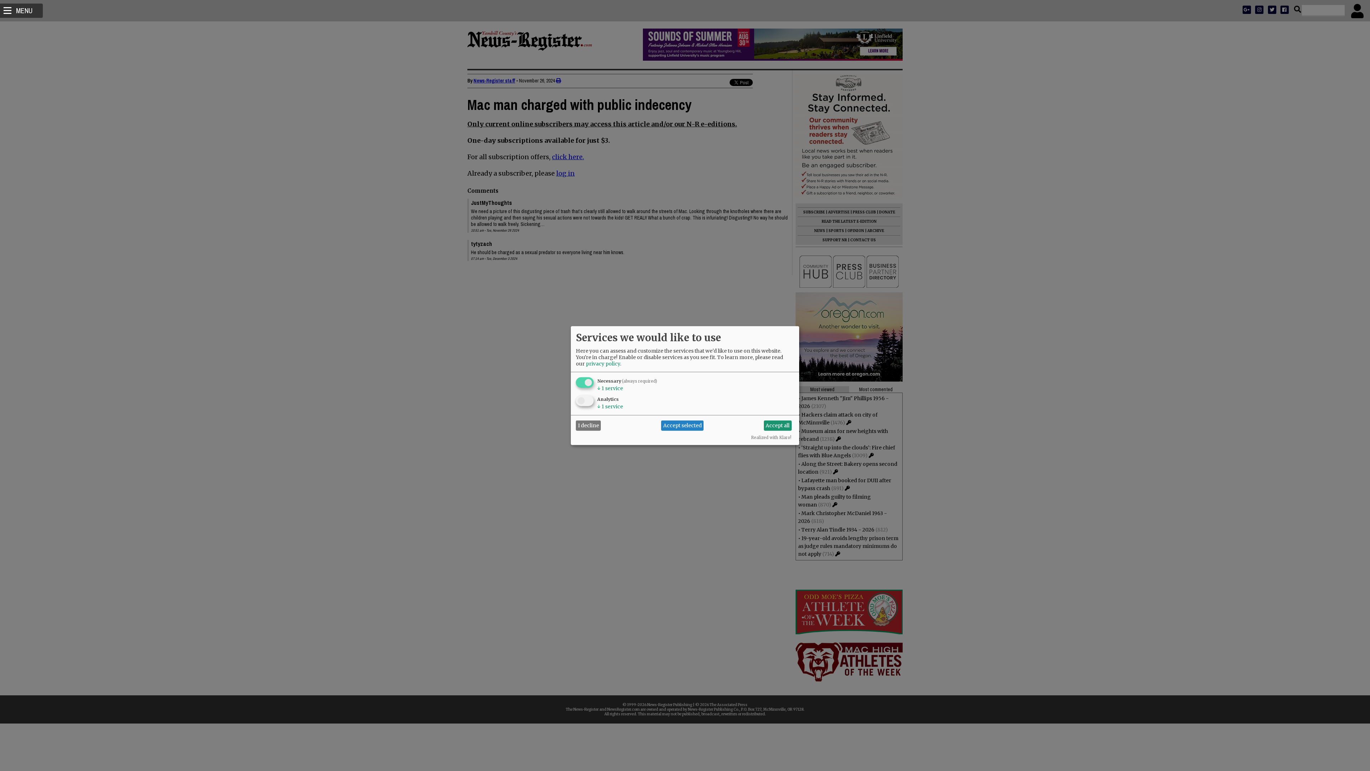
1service (610, 388)
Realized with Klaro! (771, 437)
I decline (588, 425)
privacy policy (603, 363)
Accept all (778, 425)
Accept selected (682, 425)
